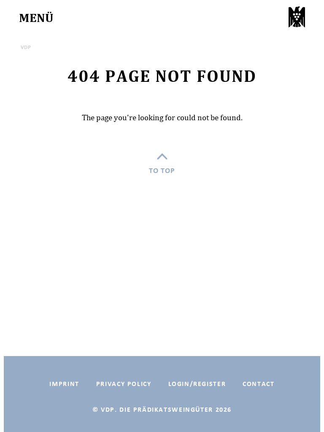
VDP (26, 47)
